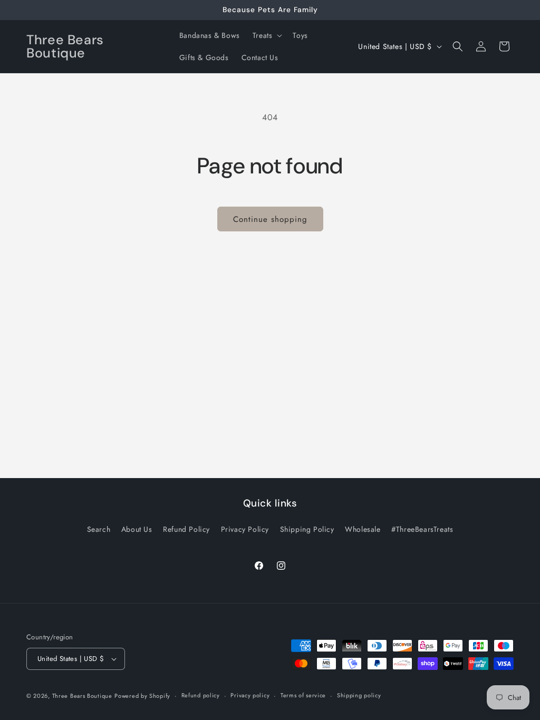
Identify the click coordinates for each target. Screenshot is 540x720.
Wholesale (362, 529)
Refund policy (200, 695)
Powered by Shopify (142, 696)
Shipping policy (359, 695)
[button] (266, 35)
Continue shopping (270, 219)
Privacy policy (249, 695)
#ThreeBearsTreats (422, 529)
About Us (136, 529)
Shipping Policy (307, 529)
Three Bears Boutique (82, 696)
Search (99, 529)
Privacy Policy (245, 529)
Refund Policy (186, 529)
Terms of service (303, 695)
